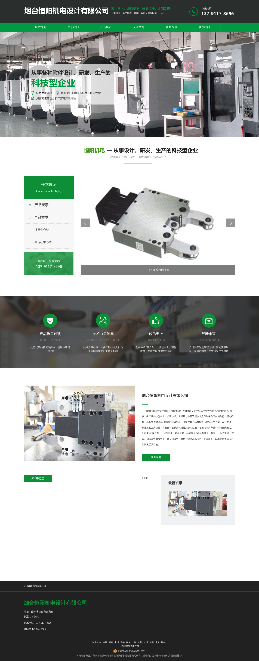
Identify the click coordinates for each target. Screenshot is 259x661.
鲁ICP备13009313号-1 (35, 628)
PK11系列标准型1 (160, 269)
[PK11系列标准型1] (158, 225)
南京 (128, 642)
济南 (111, 642)
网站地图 (125, 646)
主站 (105, 642)
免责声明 (134, 646)
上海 (134, 642)
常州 (117, 642)
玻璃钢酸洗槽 (39, 586)
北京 (157, 642)
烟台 (163, 642)
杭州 (146, 642)
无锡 (122, 642)
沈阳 (151, 642)
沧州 (140, 642)
